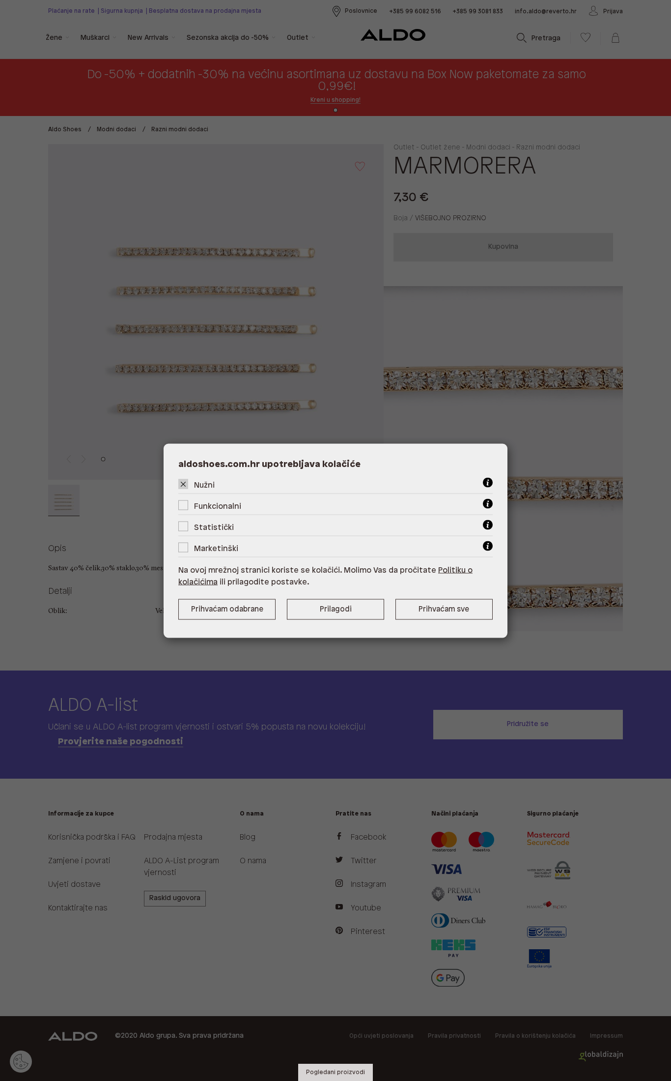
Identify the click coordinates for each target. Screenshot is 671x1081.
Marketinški (216, 548)
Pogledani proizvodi (335, 1072)
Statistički (214, 527)
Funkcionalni (217, 506)
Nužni (204, 485)
